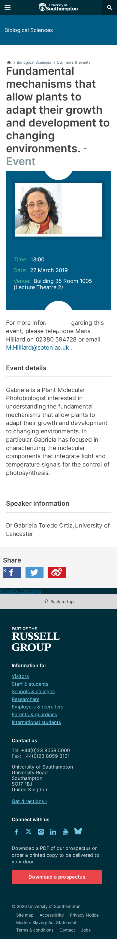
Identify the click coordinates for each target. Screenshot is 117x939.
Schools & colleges (33, 691)
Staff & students (30, 684)
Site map (25, 914)
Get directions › (29, 801)
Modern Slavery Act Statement (46, 922)
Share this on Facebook (4, 570)
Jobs (86, 929)
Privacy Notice (84, 914)
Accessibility (52, 914)
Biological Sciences (28, 30)
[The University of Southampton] (59, 7)
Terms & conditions (34, 929)
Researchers (25, 699)
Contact (67, 929)
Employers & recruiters (37, 707)
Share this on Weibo (57, 572)
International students (36, 722)
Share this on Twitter (35, 572)
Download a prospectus (57, 877)
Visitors (20, 676)
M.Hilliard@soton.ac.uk (38, 347)
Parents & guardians (34, 714)
